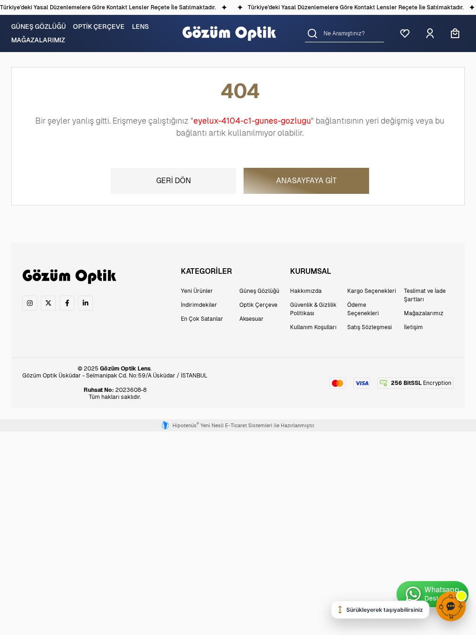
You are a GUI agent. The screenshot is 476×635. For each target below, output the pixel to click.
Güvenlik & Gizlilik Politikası (313, 309)
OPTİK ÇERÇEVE (99, 26)
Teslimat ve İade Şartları (425, 295)
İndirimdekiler (199, 305)
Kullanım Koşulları (313, 327)
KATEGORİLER (206, 271)
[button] (312, 33)
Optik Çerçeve (258, 305)
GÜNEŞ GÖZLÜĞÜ (38, 26)
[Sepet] (455, 33)
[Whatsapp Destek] (433, 594)
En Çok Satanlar (202, 319)
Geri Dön (173, 180)
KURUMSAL (310, 271)
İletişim (413, 327)
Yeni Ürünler (197, 291)
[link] (29, 303)
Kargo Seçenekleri (371, 291)
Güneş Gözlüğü (259, 291)
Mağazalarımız (423, 313)
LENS (140, 26)
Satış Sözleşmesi (369, 327)
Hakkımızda (306, 291)
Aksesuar (251, 319)
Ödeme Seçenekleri (363, 309)
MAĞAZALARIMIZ (38, 40)
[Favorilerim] (405, 33)
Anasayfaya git (306, 180)
